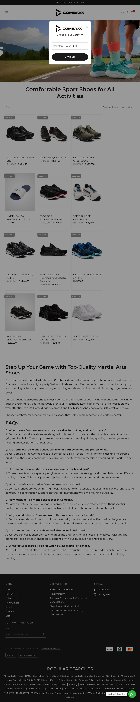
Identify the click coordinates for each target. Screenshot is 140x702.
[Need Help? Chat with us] (132, 694)
